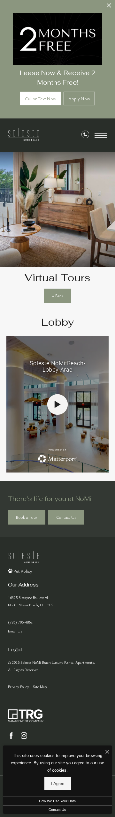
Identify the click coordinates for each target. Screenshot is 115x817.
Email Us (15, 630)
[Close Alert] (109, 7)
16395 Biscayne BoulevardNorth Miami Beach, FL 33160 (31, 601)
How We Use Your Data (57, 801)
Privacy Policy (18, 686)
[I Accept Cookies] (107, 752)
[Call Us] (85, 135)
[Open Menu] (101, 135)
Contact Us (57, 810)
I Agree (57, 783)
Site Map (40, 686)
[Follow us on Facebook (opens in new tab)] (11, 735)
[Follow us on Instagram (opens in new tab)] (24, 735)
